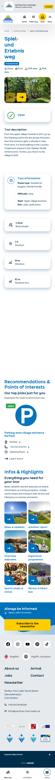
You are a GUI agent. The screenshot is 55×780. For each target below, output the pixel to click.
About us (11, 668)
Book (43, 21)
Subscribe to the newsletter (27, 624)
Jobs (8, 675)
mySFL (24, 21)
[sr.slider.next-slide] (21, 97)
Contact (37, 675)
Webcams (8, 777)
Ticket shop (33, 21)
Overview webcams (10, 557)
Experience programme (35, 557)
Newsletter (13, 682)
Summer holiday (19, 31)
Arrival (36, 668)
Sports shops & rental (13, 590)
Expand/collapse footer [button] (13, 754)
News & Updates (14, 527)
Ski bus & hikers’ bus (38, 590)
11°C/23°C (27, 777)
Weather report (38, 527)
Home (6, 31)
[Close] (2, 6)
